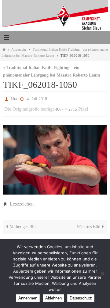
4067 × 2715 (66, 107)
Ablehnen (53, 298)
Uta (14, 98)
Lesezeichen (22, 200)
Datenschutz (81, 298)
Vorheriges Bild (23, 222)
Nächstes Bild (88, 222)
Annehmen (27, 298)
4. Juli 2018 (37, 98)
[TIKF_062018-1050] (55, 157)
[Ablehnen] (102, 273)
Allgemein (18, 49)
